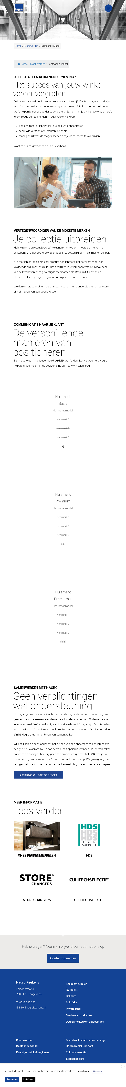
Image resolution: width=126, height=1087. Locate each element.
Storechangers (75, 1059)
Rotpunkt (71, 990)
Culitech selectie (76, 1052)
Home (18, 46)
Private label (73, 1009)
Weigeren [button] (97, 1071)
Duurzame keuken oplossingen (85, 1022)
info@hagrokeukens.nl (32, 1007)
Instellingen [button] (28, 1079)
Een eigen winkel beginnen (32, 1052)
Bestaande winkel (27, 1046)
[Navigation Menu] (108, 8)
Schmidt (71, 996)
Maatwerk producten (79, 1015)
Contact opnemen (63, 958)
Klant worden (31, 46)
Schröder (71, 1002)
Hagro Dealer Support (79, 1046)
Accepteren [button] (12, 1079)
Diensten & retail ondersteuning (85, 1040)
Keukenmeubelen (76, 984)
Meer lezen (83, 1071)
